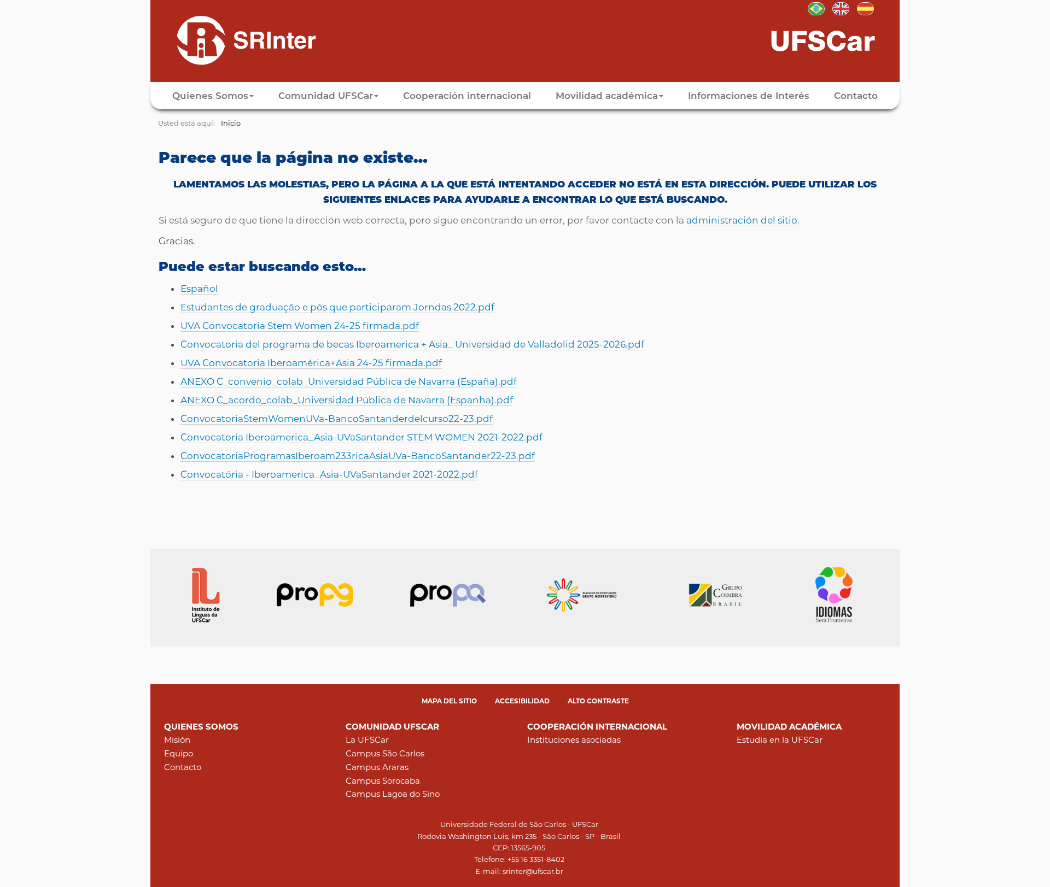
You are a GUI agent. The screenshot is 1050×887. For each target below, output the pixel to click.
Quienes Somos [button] (210, 95)
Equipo (178, 753)
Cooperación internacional (467, 95)
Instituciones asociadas (574, 740)
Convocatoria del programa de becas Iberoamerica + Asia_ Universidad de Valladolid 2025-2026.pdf (412, 344)
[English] (840, 7)
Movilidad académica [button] (607, 95)
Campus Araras (377, 767)
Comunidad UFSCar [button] (325, 95)
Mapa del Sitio (449, 701)
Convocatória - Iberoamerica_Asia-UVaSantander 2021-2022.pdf (329, 474)
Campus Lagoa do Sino (393, 794)
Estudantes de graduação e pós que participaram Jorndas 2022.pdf (337, 307)
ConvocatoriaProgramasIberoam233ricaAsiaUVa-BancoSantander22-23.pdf (357, 455)
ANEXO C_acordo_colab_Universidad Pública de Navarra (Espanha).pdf (346, 400)
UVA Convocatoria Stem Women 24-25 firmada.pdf (299, 325)
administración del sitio (741, 220)
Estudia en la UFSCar (779, 740)
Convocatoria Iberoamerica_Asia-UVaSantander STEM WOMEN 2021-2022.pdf (361, 437)
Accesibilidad (522, 701)
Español (199, 288)
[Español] (236, 40)
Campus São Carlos (385, 753)
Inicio (231, 123)
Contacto (856, 95)
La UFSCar (367, 740)
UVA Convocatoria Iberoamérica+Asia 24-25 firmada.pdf (311, 362)
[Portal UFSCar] (834, 39)
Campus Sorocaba (383, 781)
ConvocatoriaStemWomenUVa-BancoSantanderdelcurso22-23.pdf (336, 418)
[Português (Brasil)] (816, 7)
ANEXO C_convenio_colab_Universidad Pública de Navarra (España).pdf (348, 381)
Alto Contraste (598, 701)
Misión (177, 740)
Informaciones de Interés (748, 95)
